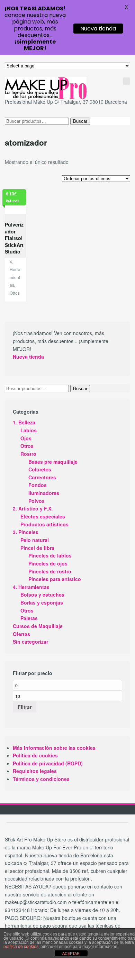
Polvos (36, 500)
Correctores (42, 477)
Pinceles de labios (50, 555)
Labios (28, 430)
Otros (15, 293)
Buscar (80, 121)
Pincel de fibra (37, 547)
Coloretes (39, 469)
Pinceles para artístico (54, 578)
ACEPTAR (71, 953)
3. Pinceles (25, 531)
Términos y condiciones (41, 778)
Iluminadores (43, 492)
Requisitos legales (35, 770)
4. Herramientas (31, 586)
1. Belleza (24, 422)
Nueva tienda (28, 356)
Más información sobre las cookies (54, 747)
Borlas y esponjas (41, 602)
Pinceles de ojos (48, 563)
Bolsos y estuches (42, 594)
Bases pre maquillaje (53, 461)
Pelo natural (34, 539)
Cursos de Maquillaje (38, 626)
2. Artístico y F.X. (33, 508)
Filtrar (25, 706)
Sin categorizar (30, 641)
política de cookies (20, 946)
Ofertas (21, 633)
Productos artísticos (44, 524)
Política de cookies (35, 755)
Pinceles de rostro (49, 571)
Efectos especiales (42, 516)
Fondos (37, 484)
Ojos (26, 438)
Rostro (28, 453)
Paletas (29, 618)
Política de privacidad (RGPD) (48, 763)
